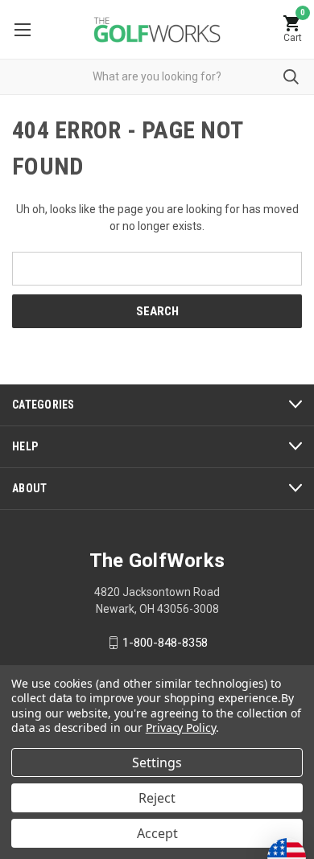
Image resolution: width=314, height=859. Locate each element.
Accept (157, 833)
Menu (22, 29)
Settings (157, 762)
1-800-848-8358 (165, 642)
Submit (291, 77)
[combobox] (157, 77)
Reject (157, 798)
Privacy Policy (181, 727)
